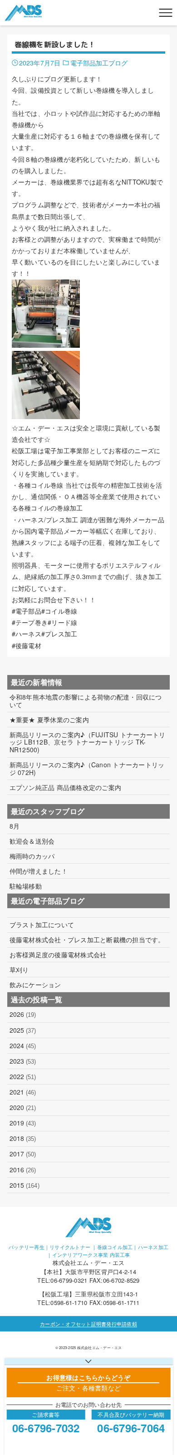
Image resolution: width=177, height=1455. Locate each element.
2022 (23, 1076)
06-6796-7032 (46, 1427)
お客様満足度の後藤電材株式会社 (58, 955)
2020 (23, 1107)
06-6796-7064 (131, 1427)
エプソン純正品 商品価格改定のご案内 (66, 787)
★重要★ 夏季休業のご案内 (49, 720)
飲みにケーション (35, 985)
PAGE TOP (163, 1402)
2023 (23, 1060)
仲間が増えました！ (39, 871)
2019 (23, 1122)
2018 (23, 1138)
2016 (23, 1169)
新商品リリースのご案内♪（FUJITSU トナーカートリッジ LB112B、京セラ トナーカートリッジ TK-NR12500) (88, 742)
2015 (24, 1185)
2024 (23, 1045)
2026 (23, 1014)
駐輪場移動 (26, 886)
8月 (15, 826)
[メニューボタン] (166, 13)
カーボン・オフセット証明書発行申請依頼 (88, 1323)
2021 (23, 1091)
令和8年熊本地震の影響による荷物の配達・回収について (86, 701)
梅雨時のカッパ (32, 856)
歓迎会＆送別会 (32, 841)
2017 (23, 1153)
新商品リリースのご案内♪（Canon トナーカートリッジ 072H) (87, 768)
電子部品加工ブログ (99, 62)
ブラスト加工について (42, 925)
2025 (23, 1030)
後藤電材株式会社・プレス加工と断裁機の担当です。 (87, 940)
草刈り (19, 970)
